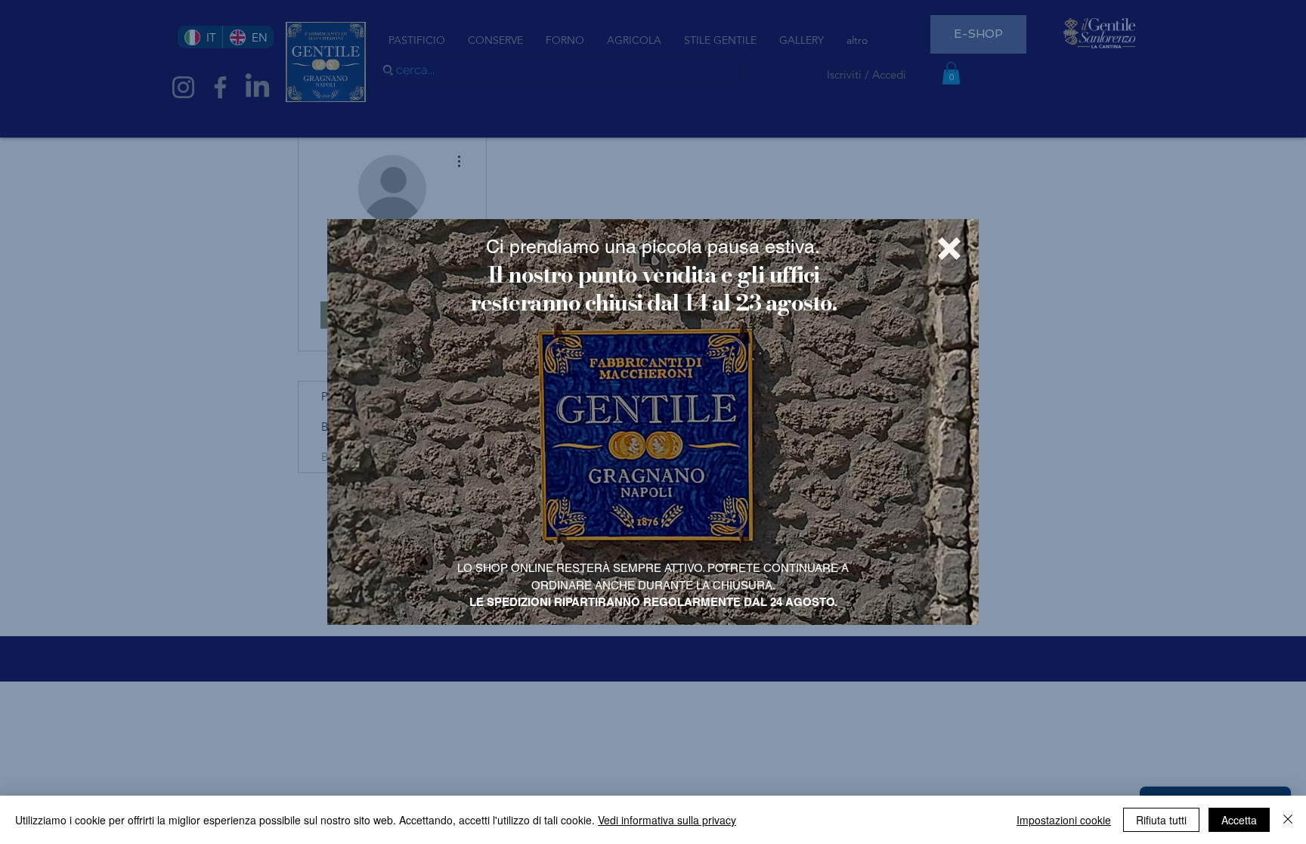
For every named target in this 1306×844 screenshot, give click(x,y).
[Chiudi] (1288, 820)
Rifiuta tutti (1161, 819)
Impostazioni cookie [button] (1064, 819)
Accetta (1239, 819)
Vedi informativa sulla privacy (667, 819)
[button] (949, 248)
